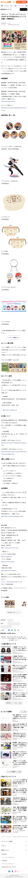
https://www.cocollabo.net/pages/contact (12, 516)
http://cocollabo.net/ (6, 556)
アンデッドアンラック (13, 623)
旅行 (15, 5)
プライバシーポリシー (7, 863)
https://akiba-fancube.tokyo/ (8, 570)
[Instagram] (15, 871)
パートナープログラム (7, 857)
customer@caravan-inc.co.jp (14, 581)
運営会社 (4, 854)
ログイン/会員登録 (21, 2)
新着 (2, 5)
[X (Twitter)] (12, 630)
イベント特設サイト (14, 337)
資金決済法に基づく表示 (8, 867)
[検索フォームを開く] (14, 2)
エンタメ (6, 5)
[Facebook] (9, 630)
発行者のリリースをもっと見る (14, 703)
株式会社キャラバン (6, 23)
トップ (3, 836)
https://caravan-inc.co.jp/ (11, 548)
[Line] (15, 630)
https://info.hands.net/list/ (8, 101)
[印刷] (18, 630)
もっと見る (23, 711)
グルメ (11, 5)
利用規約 (4, 860)
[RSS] (19, 871)
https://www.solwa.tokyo (7, 561)
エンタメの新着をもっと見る (14, 771)
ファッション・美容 (23, 5)
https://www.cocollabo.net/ (10, 410)
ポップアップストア (6, 626)
